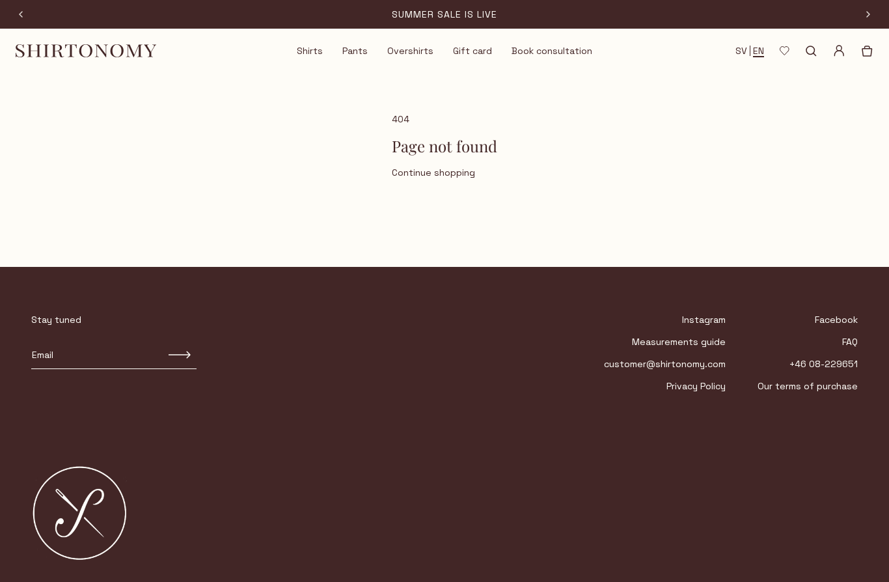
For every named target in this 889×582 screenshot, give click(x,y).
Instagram (704, 320)
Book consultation (552, 51)
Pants (355, 51)
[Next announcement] (868, 14)
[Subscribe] (180, 354)
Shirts (310, 51)
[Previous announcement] (21, 14)
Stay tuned (56, 320)
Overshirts (410, 51)
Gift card (472, 51)
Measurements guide (679, 342)
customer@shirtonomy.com (665, 364)
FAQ (850, 342)
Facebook (836, 320)
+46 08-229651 (823, 364)
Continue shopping (433, 172)
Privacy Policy (696, 386)
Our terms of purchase (808, 386)
